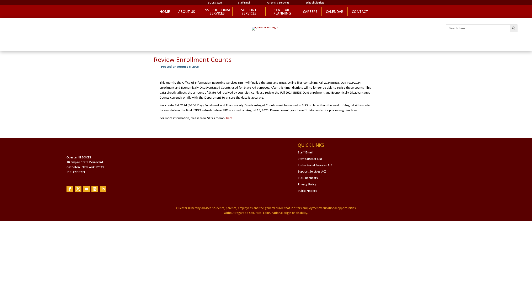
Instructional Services (215, 11)
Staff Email (244, 2)
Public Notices (307, 191)
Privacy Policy (307, 184)
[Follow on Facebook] (69, 189)
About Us (186, 11)
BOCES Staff (215, 2)
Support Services (249, 11)
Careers (310, 11)
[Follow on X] (78, 189)
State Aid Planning (282, 11)
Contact (360, 11)
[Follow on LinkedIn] (103, 189)
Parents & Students (278, 2)
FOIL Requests (308, 178)
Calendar (334, 11)
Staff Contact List (310, 159)
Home (164, 11)
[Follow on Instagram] (94, 189)
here (229, 118)
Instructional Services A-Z (315, 165)
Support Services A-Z (312, 171)
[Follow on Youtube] (86, 189)
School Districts (315, 2)
